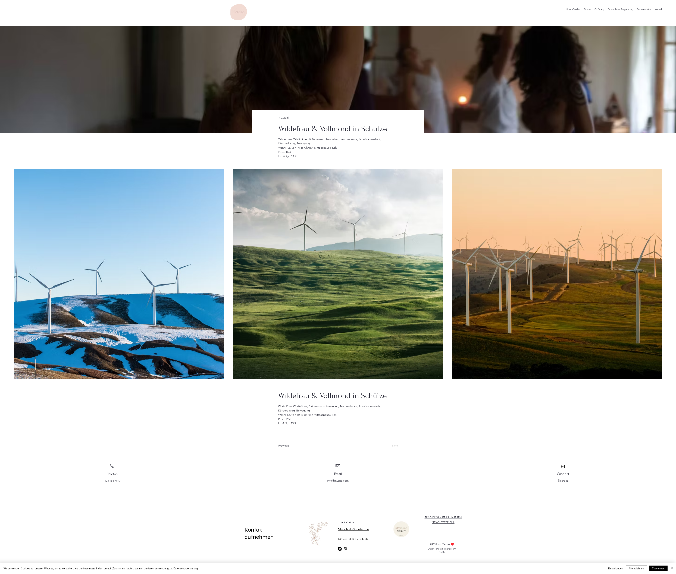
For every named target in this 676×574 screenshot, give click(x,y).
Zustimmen (658, 568)
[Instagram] (563, 466)
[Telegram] (340, 549)
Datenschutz (435, 548)
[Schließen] (672, 568)
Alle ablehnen (636, 568)
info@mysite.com (338, 480)
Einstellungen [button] (615, 568)
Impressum (450, 548)
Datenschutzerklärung (185, 568)
